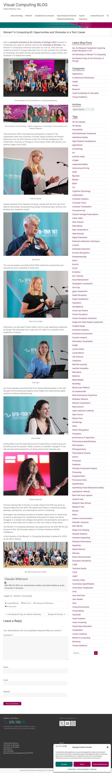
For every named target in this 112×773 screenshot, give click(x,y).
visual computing (79, 622)
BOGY (74, 183)
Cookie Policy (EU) (97, 16)
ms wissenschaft (79, 391)
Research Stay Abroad (81, 503)
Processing (76, 472)
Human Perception (80, 314)
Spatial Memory (78, 549)
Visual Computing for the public (85, 93)
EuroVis (75, 264)
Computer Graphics (80, 199)
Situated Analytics (79, 534)
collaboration (77, 195)
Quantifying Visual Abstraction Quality (88, 487)
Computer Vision (79, 203)
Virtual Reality (78, 611)
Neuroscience (78, 407)
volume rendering (79, 634)
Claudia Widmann (16, 579)
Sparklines (76, 545)
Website (6, 692)
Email (5, 680)
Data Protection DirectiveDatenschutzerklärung (66, 17)
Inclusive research (79, 337)
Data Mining (77, 226)
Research (76, 89)
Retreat (75, 511)
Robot (74, 514)
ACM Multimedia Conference (84, 133)
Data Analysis (78, 222)
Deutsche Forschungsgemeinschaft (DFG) (18, 753)
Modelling (76, 384)
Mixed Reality (77, 380)
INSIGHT (28, 16)
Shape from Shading (80, 530)
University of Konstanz (52, 45)
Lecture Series (78, 349)
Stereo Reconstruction (81, 557)
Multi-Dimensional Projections (84, 395)
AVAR (74, 172)
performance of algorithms (83, 437)
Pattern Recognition (80, 430)
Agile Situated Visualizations (84, 141)
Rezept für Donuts (56, 614)
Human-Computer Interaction (84, 318)
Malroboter (76, 372)
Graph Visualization (80, 299)
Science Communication (82, 518)
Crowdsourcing (78, 210)
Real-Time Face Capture (82, 495)
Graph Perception (79, 295)
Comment (8, 635)
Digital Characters (79, 237)
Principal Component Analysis (84, 468)
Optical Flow (77, 418)
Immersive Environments (82, 333)
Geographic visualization (82, 283)
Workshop (76, 641)
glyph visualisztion (80, 291)
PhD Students (78, 445)
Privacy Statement (83, 769)
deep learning (78, 233)
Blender (75, 180)
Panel (74, 426)
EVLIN (74, 268)
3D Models (76, 126)
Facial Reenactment (80, 280)
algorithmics (77, 145)
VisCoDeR (76, 615)
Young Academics (79, 97)
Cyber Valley (77, 218)
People (75, 85)
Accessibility (77, 129)
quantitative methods (81, 491)
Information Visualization (82, 341)
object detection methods (83, 410)
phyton (75, 457)
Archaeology (77, 149)
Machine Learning (79, 364)
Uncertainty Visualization (82, 588)
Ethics (74, 260)
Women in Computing (23, 596)
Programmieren (78, 476)
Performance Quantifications (84, 441)
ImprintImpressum (83, 17)
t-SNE (74, 564)
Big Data (75, 176)
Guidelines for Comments (44, 16)
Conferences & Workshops (44, 603)
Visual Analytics (78, 618)
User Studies (77, 599)
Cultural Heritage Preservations (85, 214)
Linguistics (76, 360)
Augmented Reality (80, 164)
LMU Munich (7, 749)
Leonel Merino (78, 353)
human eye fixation (80, 310)
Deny (82, 764)
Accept (64, 764)
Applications (77, 74)
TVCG (74, 572)
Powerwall (76, 461)
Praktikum (76, 464)
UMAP (74, 576)
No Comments (11, 606)
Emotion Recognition (81, 253)
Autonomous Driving (80, 168)
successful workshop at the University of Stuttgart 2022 (33, 42)
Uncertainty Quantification (83, 584)
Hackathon (76, 303)
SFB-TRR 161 (77, 526)
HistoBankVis (77, 307)
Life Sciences (77, 357)
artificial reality (78, 156)
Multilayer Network (80, 399)
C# (73, 187)
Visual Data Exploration (82, 626)
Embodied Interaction (81, 249)
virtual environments (80, 607)
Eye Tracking (77, 276)
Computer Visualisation (82, 206)
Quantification (78, 484)
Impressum (93, 769)
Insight (75, 81)
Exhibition (76, 272)
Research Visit (78, 507)
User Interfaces (78, 595)
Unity (74, 591)
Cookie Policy (72, 769)
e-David (75, 245)
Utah (74, 603)
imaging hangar (78, 326)
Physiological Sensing (81, 453)
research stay (77, 499)
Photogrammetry (79, 449)
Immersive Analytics (80, 330)
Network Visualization (81, 403)
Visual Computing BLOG (25, 4)
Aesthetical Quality (80, 137)
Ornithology (77, 422)
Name (5, 667)
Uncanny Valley (78, 580)
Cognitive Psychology (81, 191)
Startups (75, 553)
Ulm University (8, 751)
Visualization (77, 630)
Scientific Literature (80, 522)
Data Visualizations (80, 230)
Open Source (77, 414)
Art (73, 153)
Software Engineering (81, 538)
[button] (108, 747)
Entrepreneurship (79, 257)
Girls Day (76, 287)
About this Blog (17, 16)
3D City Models (78, 122)
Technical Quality (79, 568)
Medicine (76, 376)
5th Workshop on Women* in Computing (89, 54)
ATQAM (75, 160)
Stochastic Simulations (81, 561)
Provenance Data (79, 480)
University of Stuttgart (11, 745)
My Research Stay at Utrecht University (23, 614)
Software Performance (81, 541)
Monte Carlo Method (80, 387)
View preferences (100, 764)
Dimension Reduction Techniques (86, 241)
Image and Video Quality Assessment (87, 322)
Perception (76, 434)
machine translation (80, 368)
